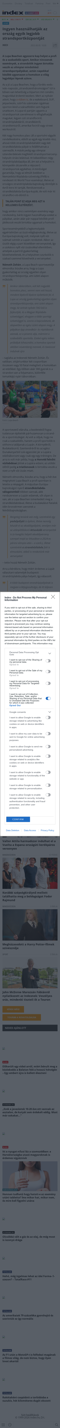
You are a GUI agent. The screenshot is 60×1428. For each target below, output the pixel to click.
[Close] (54, 598)
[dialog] (30, 714)
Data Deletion (12, 830)
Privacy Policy (47, 830)
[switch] (48, 660)
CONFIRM (18, 819)
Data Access (30, 830)
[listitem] (30, 653)
